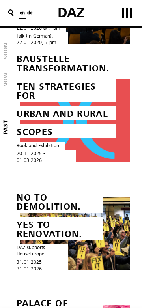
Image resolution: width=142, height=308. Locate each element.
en (22, 13)
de (29, 13)
